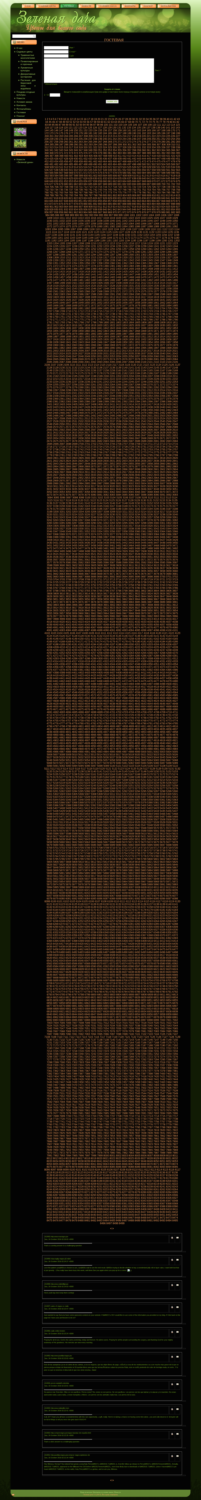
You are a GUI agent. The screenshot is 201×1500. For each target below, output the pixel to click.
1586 (81, 294)
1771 (56, 319)
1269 (68, 252)
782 (154, 192)
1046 (150, 220)
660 (105, 181)
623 (61, 178)
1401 (106, 268)
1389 (162, 266)
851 (81, 201)
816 (46, 198)
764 (66, 192)
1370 (175, 263)
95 (87, 124)
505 (168, 164)
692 (124, 184)
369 (51, 153)
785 (168, 192)
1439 (81, 274)
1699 (131, 308)
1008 (176, 215)
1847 (137, 328)
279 (158, 141)
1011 (62, 218)
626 (76, 178)
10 (64, 119)
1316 (100, 257)
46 (53, 122)
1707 (49, 311)
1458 (68, 277)
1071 (175, 223)
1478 (62, 280)
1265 (175, 249)
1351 (56, 263)
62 (108, 122)
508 (47, 167)
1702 (150, 308)
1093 (48, 229)
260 (66, 141)
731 (178, 187)
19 (95, 119)
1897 (56, 336)
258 (56, 141)
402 (76, 156)
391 (158, 153)
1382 (118, 266)
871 (178, 201)
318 (76, 147)
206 (76, 136)
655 (81, 181)
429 (71, 158)
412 (124, 156)
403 (81, 156)
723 (139, 187)
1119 (72, 232)
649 (51, 181)
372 (66, 153)
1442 (100, 274)
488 (85, 164)
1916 (175, 336)
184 (105, 133)
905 (71, 206)
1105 (122, 229)
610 (134, 175)
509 (51, 167)
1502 (81, 283)
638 (134, 178)
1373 (62, 266)
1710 (68, 311)
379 (100, 153)
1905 (106, 336)
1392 (49, 268)
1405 (131, 268)
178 (76, 133)
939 (100, 209)
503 (158, 164)
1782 (125, 319)
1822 (112, 325)
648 (46, 181)
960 (66, 212)
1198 (152, 240)
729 (168, 187)
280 (163, 141)
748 (124, 189)
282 (173, 141)
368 (46, 153)
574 (95, 172)
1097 (73, 229)
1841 (100, 328)
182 (95, 133)
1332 (68, 260)
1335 (87, 260)
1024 (144, 218)
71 (140, 122)
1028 (169, 218)
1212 (106, 243)
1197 (146, 240)
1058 (93, 223)
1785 (144, 319)
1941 (68, 342)
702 (173, 184)
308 (163, 144)
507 (178, 164)
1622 (175, 297)
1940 (62, 342)
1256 (118, 249)
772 (105, 192)
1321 (131, 257)
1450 (150, 274)
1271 (81, 252)
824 (85, 198)
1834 (56, 328)
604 (105, 175)
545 (90, 170)
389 (149, 153)
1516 (169, 283)
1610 (100, 297)
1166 (91, 237)
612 (144, 175)
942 (115, 209)
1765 (150, 317)
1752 (68, 317)
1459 (74, 277)
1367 (156, 263)
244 (124, 139)
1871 (156, 331)
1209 (87, 243)
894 (154, 204)
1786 (150, 319)
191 (139, 133)
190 (134, 133)
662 (115, 181)
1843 (112, 328)
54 (81, 122)
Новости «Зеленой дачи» (24, 160)
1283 (156, 252)
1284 (162, 252)
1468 (131, 277)
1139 (60, 235)
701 (168, 184)
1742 (137, 314)
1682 (156, 305)
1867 (131, 331)
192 (144, 133)
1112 (165, 229)
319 (81, 147)
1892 (156, 333)
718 (115, 187)
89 (67, 124)
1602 (49, 297)
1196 (139, 240)
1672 (93, 305)
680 (66, 184)
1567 (93, 291)
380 (105, 153)
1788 (162, 319)
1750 (56, 317)
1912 (150, 336)
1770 (49, 319)
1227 (68, 246)
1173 (133, 237)
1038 (100, 220)
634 (115, 178)
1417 (74, 271)
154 (95, 130)
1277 (118, 252)
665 (129, 181)
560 (163, 170)
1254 (106, 249)
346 (76, 150)
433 (90, 158)
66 (122, 122)
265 (90, 141)
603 (100, 175)
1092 (175, 226)
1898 (62, 336)
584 (144, 172)
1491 (144, 280)
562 (173, 170)
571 (81, 172)
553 (129, 170)
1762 (131, 317)
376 (85, 153)
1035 (81, 220)
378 (95, 153)
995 (101, 215)
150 (76, 130)
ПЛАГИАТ (148, 6)
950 (154, 209)
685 (90, 184)
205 (71, 136)
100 (106, 124)
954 (173, 209)
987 (62, 215)
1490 (137, 280)
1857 (68, 331)
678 (56, 184)
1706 (175, 308)
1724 (156, 311)
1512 (144, 283)
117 (51, 127)
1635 (125, 300)
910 (95, 206)
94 (84, 124)
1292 (81, 254)
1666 (56, 305)
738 (76, 189)
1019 (112, 218)
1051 (49, 223)
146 (56, 130)
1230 (87, 246)
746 (115, 189)
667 (139, 181)
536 (46, 170)
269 (110, 141)
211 (100, 136)
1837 (74, 328)
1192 (115, 240)
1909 (131, 336)
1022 (131, 218)
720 (124, 187)
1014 (81, 218)
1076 (74, 226)
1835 (62, 328)
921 (149, 206)
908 (86, 206)
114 (173, 124)
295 (100, 144)
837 (149, 198)
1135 (170, 232)
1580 (175, 291)
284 (47, 144)
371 (61, 153)
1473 (162, 277)
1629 (87, 300)
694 (134, 184)
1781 (118, 319)
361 (149, 150)
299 (120, 144)
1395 (68, 268)
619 (178, 175)
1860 (87, 331)
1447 (131, 274)
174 (56, 133)
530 (154, 167)
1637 (137, 300)
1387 (150, 266)
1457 (62, 277)
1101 (98, 229)
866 (154, 201)
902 (56, 206)
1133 (158, 232)
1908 (125, 336)
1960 (56, 345)
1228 (74, 246)
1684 (169, 305)
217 (129, 136)
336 (163, 147)
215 (119, 136)
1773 (68, 319)
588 (163, 172)
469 (129, 161)
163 (139, 130)
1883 (100, 333)
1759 (112, 317)
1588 (93, 294)
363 (158, 150)
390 (154, 153)
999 (120, 215)
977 (149, 212)
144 (46, 130)
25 (116, 119)
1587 (87, 294)
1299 (125, 254)
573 (90, 172)
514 (76, 167)
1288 (56, 254)
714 (95, 187)
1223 (175, 243)
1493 (156, 280)
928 (46, 209)
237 (90, 139)
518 (95, 167)
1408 (150, 268)
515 (81, 167)
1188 (90, 240)
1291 (74, 254)
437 (110, 158)
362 (154, 150)
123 (80, 127)
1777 (93, 319)
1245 (49, 249)
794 (76, 195)
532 (163, 167)
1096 (67, 229)
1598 (156, 294)
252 (163, 139)
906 (76, 206)
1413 (49, 271)
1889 (137, 333)
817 (51, 198)
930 (56, 209)
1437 (68, 274)
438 (115, 158)
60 (101, 122)
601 (90, 175)
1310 (62, 257)
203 (61, 136)
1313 (81, 257)
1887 (125, 333)
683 (81, 184)
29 (130, 119)
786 (173, 192)
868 (163, 201)
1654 (112, 302)
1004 (151, 215)
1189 (97, 240)
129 (109, 127)
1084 (125, 226)
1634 (118, 300)
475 (158, 161)
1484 (100, 280)
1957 (169, 342)
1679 (137, 305)
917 (129, 206)
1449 (144, 274)
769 (90, 192)
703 (178, 184)
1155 (158, 235)
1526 (100, 285)
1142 (78, 235)
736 (66, 189)
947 (139, 209)
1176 (152, 237)
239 (100, 139)
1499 (62, 283)
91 (74, 124)
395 (178, 153)
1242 (162, 246)
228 (46, 139)
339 (178, 147)
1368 (162, 263)
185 (110, 133)
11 (68, 119)
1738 (112, 314)
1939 (56, 342)
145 (51, 130)
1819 (93, 325)
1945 (93, 342)
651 (61, 181)
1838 (81, 328)
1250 (81, 249)
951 (158, 209)
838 (154, 198)
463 (100, 161)
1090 (162, 226)
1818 (87, 325)
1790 (175, 319)
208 (86, 136)
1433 (175, 271)
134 (134, 127)
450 (173, 158)
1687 (56, 308)
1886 (118, 333)
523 (119, 167)
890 (134, 204)
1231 (93, 246)
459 (81, 161)
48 (60, 122)
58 (95, 122)
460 (85, 161)
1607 (81, 297)
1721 (137, 311)
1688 (62, 308)
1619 (156, 297)
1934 (156, 339)
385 (129, 153)
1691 (81, 308)
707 (61, 187)
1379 (100, 266)
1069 (162, 223)
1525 (93, 285)
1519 (56, 285)
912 (105, 206)
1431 (162, 271)
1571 (118, 291)
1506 (106, 283)
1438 (74, 274)
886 (115, 204)
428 (66, 158)
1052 (56, 223)
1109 (147, 229)
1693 (93, 308)
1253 (100, 249)
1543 (74, 288)
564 (46, 172)
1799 (100, 322)
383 (119, 153)
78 (164, 122)
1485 (106, 280)
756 (163, 189)
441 (129, 158)
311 (178, 144)
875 (61, 204)
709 (71, 187)
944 (124, 209)
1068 (156, 223)
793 (71, 195)
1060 (106, 223)
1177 (158, 237)
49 (63, 122)
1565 (81, 291)
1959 (49, 345)
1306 (169, 254)
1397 (81, 268)
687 (100, 184)
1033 (68, 220)
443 (139, 158)
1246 (56, 249)
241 (110, 139)
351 (100, 150)
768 (85, 192)
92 (77, 124)
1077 (81, 226)
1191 (109, 240)
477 (168, 161)
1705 (169, 308)
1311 (68, 257)
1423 (112, 271)
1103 (110, 229)
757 (168, 189)
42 (175, 119)
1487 (118, 280)
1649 (81, 302)
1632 (106, 300)
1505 (100, 283)
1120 (78, 232)
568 (66, 172)
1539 (49, 288)
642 (154, 178)
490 (95, 164)
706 (56, 187)
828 (105, 198)
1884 (106, 333)
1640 (156, 300)
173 (51, 133)
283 (178, 141)
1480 (74, 280)
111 (159, 124)
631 (100, 178)
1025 (150, 218)
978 (154, 212)
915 (119, 206)
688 (105, 184)
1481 (81, 280)
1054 (68, 223)
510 (56, 167)
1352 (62, 263)
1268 (62, 252)
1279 (131, 252)
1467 (125, 277)
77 (160, 122)
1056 (81, 223)
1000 (126, 215)
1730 (62, 314)
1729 (56, 314)
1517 (175, 283)
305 (149, 144)
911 (100, 206)
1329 (49, 260)
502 (154, 164)
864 (144, 201)
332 (144, 147)
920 (144, 206)
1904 (100, 336)
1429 (150, 271)
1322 (137, 257)
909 (90, 206)
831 (119, 198)
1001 (132, 215)
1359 (106, 263)
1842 (106, 328)
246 (134, 139)
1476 (49, 280)
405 (90, 156)
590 (173, 172)
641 (149, 178)
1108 (141, 229)
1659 (144, 302)
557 (149, 170)
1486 (112, 280)
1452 (162, 274)
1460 (81, 277)
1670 (81, 305)
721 (129, 187)
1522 (74, 285)
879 (81, 204)
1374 (68, 266)
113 (168, 124)
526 (134, 167)
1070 (169, 223)
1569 (106, 291)
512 (66, 167)
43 (178, 119)
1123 (96, 232)
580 (124, 172)
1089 (156, 226)
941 (110, 209)
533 (168, 167)
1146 (103, 235)
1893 (162, 333)
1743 (144, 314)
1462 (93, 277)
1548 (106, 288)
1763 (137, 317)
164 (144, 130)
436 (105, 158)
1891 (150, 333)
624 (66, 178)
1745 (156, 314)
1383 (125, 266)
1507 (112, 283)
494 (115, 164)
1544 (81, 288)
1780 (112, 319)
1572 (125, 291)
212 (105, 136)
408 (105, 156)
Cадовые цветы (47, 6)
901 (51, 206)
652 (66, 181)
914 (115, 206)
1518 (49, 285)
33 (143, 119)
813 (168, 195)
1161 (60, 237)
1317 (106, 257)
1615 (131, 297)
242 (115, 139)
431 (81, 158)
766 (76, 192)
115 (178, 124)
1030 (49, 220)
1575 (144, 291)
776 (124, 192)
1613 (118, 297)
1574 (137, 291)
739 (81, 189)
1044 (137, 220)
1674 (106, 305)
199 (178, 133)
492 (105, 164)
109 (149, 124)
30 (133, 119)
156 (105, 130)
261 (71, 141)
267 (100, 141)
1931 (137, 339)
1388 (156, 266)
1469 (137, 277)
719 (119, 187)
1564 (74, 291)
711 (81, 187)
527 (139, 167)
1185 (72, 240)
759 (178, 189)
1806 (144, 322)
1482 (87, 280)
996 (106, 215)
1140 (66, 235)
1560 (49, 291)
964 (85, 212)
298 (115, 144)
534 (173, 167)
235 (81, 139)
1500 (68, 283)
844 (46, 201)
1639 (150, 300)
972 (124, 212)
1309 (56, 257)
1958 (175, 342)
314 (56, 147)
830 (115, 198)
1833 (49, 328)
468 (124, 161)
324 (105, 147)
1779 (106, 319)
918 (134, 206)
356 (124, 150)
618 (173, 175)
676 (46, 184)
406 (95, 156)
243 (119, 139)
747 (119, 189)
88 (63, 124)
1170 (115, 237)
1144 (91, 235)
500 (144, 164)
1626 (68, 300)
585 (149, 172)
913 (110, 206)
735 (61, 189)
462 (95, 161)
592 (47, 175)
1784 (137, 319)
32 (140, 119)
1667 (62, 305)
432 (85, 158)
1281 (144, 252)
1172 (127, 237)
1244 (175, 246)
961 (71, 212)
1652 (100, 302)
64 (115, 122)
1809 (163, 322)
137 (148, 127)
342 (56, 150)
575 (100, 172)
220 (144, 136)
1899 (68, 336)
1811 (175, 322)
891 (139, 204)
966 (95, 212)
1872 (162, 331)
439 (119, 158)
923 (158, 206)
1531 (131, 285)
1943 (81, 342)
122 (75, 127)
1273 (93, 252)
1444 (112, 274)
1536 (162, 285)
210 (95, 136)
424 (46, 158)
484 (66, 164)
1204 (56, 243)
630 (95, 178)
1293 (87, 254)
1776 (87, 319)
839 (158, 198)
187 (119, 133)
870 (173, 201)
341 (51, 150)
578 (115, 172)
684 (85, 184)
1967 (100, 345)
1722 (144, 311)
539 (61, 170)
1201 (170, 240)
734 (56, 189)
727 (158, 187)
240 (105, 139)
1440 (87, 274)
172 (46, 133)
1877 (62, 333)
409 (110, 156)
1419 (87, 271)
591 (178, 172)
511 (61, 167)
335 (158, 147)
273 (129, 141)
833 (129, 198)
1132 (152, 232)
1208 (81, 243)
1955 (156, 342)
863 (139, 201)
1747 (169, 314)
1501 (75, 283)
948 (144, 209)
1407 (144, 268)
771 (100, 192)
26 (119, 119)
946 (134, 209)
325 (110, 147)
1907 (119, 336)
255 (178, 139)
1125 (109, 232)
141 (168, 127)
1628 (81, 300)
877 (71, 204)
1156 (164, 235)
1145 (97, 235)
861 (129, 201)
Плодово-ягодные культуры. (25, 93)
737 (71, 189)
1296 (106, 254)
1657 (131, 302)
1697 (118, 308)
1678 (131, 305)
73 (146, 122)
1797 (87, 322)
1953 (144, 342)
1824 (125, 325)
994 (96, 215)
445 (149, 158)
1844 (118, 328)
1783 (131, 319)
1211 (100, 243)
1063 (125, 223)
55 (84, 122)
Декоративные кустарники (28, 75)
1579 (169, 291)
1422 (106, 271)
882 (95, 204)
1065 (137, 223)
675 (178, 181)
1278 (125, 252)
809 (149, 195)
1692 (87, 308)
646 (173, 178)
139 (158, 127)
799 (100, 195)
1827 (144, 325)
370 (56, 153)
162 (134, 130)
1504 (93, 283)
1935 (162, 339)
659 (100, 181)
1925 (100, 339)
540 (66, 170)
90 (70, 124)
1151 (133, 235)
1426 (131, 271)
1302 (144, 254)
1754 (81, 317)
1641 (162, 300)
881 (90, 204)
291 (81, 144)
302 (134, 144)
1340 (118, 260)
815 (178, 195)
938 (95, 209)
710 (76, 187)
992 (86, 215)
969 (110, 212)
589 (168, 172)
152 (85, 130)
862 (134, 201)
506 (173, 164)
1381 (112, 266)
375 (81, 153)
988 (67, 215)
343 (61, 150)
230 (56, 139)
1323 (144, 257)
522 (115, 167)
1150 (127, 235)
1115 (48, 232)
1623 (49, 300)
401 (71, 156)
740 (85, 189)
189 (129, 133)
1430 (156, 271)
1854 (49, 331)
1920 (68, 339)
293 (90, 144)
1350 (49, 263)
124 (85, 127)
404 (86, 156)
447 (158, 158)
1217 (137, 243)
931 (61, 209)
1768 (169, 317)
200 (47, 136)
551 (119, 170)
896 (163, 204)
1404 (125, 268)
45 (50, 122)
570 (76, 172)
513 (71, 167)
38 (161, 119)
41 (171, 119)
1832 (175, 325)
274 (134, 141)
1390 (169, 266)
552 (124, 170)
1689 (68, 308)
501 (149, 164)
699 (158, 184)
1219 (150, 243)
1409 (156, 268)
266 (95, 141)
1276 (112, 252)
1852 (169, 328)
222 (154, 136)
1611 (106, 297)
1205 (62, 243)
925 (168, 206)
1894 (169, 333)
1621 (169, 297)
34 (147, 119)
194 (154, 133)
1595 (137, 294)
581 (129, 172)
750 (134, 189)
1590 (106, 294)
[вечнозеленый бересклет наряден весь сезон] (20, 148)
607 (120, 175)
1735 (93, 314)
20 (99, 119)
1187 (84, 240)
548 (105, 170)
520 (105, 167)
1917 (49, 339)
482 (56, 164)
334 (154, 147)
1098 (79, 229)
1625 (62, 300)
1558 (169, 288)
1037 (93, 220)
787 (178, 192)
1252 (93, 249)
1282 (150, 252)
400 (66, 156)
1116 (54, 232)
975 (139, 212)
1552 (131, 288)
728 (163, 187)
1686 (49, 308)
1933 (150, 339)
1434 (49, 274)
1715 (100, 311)
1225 (56, 246)
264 (85, 141)
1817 (81, 325)
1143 (84, 235)
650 (56, 181)
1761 (125, 317)
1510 (131, 283)
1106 (128, 229)
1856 (62, 331)
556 (144, 170)
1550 (118, 288)
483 (61, 164)
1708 (56, 311)
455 (61, 161)
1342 (131, 260)
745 (110, 189)
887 (119, 204)
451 (178, 158)
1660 (150, 302)
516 (85, 167)
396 (47, 156)
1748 (175, 314)
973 (129, 212)
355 (119, 150)
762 (56, 192)
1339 (112, 260)
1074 (62, 226)
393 (168, 153)
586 (154, 172)
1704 (162, 308)
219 (139, 136)
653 (71, 181)
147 (61, 130)
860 (124, 201)
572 (85, 172)
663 (119, 181)
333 (149, 147)
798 (95, 195)
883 (100, 204)
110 (154, 124)
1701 (144, 308)
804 (124, 195)
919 (139, 206)
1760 (118, 317)
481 (51, 164)
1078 (87, 226)
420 (163, 156)
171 (178, 130)
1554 (144, 288)
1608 (87, 297)
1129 (133, 232)
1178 (164, 237)
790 (56, 195)
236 (85, 139)
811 (159, 195)
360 (144, 150)
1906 (112, 336)
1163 (72, 237)
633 (110, 178)
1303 (150, 254)
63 (112, 122)
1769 (175, 317)
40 (168, 119)
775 (119, 192)
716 (105, 187)
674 (173, 181)
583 (139, 172)
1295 (100, 254)
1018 (106, 218)
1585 (74, 294)
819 (61, 198)
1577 (156, 291)
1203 (49, 243)
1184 (66, 240)
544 (85, 170)
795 (81, 195)
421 (168, 156)
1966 (93, 345)
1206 (68, 243)
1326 (162, 257)
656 (85, 181)
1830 (162, 325)
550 (115, 170)
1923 (87, 339)
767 (81, 192)
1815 (68, 325)
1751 (62, 317)
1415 (62, 271)
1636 (131, 300)
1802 (119, 322)
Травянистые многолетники (28, 56)
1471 (150, 277)
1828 (150, 325)
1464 (106, 277)
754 (154, 189)
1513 (150, 283)
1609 (93, 297)
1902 (87, 336)
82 (178, 122)
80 (171, 122)
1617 (144, 297)
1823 (118, 325)
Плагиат (20, 116)
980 (163, 212)
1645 (56, 302)
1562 (62, 291)
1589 (100, 294)
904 (66, 206)
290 (76, 144)
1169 (109, 237)
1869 (144, 331)
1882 (93, 333)
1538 (175, 285)
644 (163, 178)
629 (90, 178)
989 (72, 215)
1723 (150, 311)
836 (144, 198)
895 (158, 204)
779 (139, 192)
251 (158, 139)
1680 (144, 305)
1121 (84, 232)
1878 (68, 333)
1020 (118, 218)
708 (66, 187)
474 (154, 161)
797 (90, 195)
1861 (93, 331)
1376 (81, 266)
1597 (150, 294)
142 (173, 127)
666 (134, 181)
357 (129, 150)
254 (173, 139)
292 (86, 144)
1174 (140, 237)
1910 (137, 336)
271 (119, 141)
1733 (81, 314)
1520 (62, 285)
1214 (118, 243)
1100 (92, 229)
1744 (150, 314)
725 (149, 187)
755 (158, 189)
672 (163, 181)
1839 (87, 328)
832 (124, 198)
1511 (137, 283)
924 (163, 206)
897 (168, 204)
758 (173, 189)
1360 (112, 263)
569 (71, 172)
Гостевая (69, 6)
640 (144, 178)
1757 (100, 317)
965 (90, 212)
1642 (169, 300)
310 (173, 144)
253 (168, 139)
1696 (112, 308)
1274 (100, 252)
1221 (162, 243)
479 (178, 161)
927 (178, 206)
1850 (156, 328)
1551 (125, 288)
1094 (54, 229)
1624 (56, 300)
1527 (106, 285)
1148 (115, 235)
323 (100, 147)
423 (178, 156)
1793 (62, 322)
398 (56, 156)
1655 (118, 302)
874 (56, 204)
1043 (131, 220)
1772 (62, 319)
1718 (118, 311)
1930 (131, 339)
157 (110, 130)
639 (139, 178)
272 (124, 141)
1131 (145, 232)
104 (125, 124)
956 (46, 212)
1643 (175, 300)
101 (111, 124)
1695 (106, 308)
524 (124, 167)
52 (74, 122)
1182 (54, 240)
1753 (74, 317)
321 (90, 147)
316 (66, 147)
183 (100, 133)
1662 (162, 302)
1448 (137, 274)
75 (153, 122)
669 (149, 181)
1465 (112, 277)
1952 (137, 342)
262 (76, 141)
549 (110, 170)
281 (168, 141)
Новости (86, 6)
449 (168, 158)
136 (143, 127)
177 (71, 133)
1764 (144, 317)
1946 (100, 342)
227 (178, 136)
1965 (87, 345)
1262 (156, 249)
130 (114, 127)
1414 (56, 271)
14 (78, 119)
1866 (125, 331)
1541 (62, 288)
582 (134, 172)
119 (61, 127)
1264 (169, 249)
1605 (68, 297)
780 (144, 192)
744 (105, 189)
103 (120, 124)
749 (129, 189)
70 (136, 122)
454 (56, 161)
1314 (87, 257)
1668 (68, 305)
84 (49, 124)
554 (134, 170)
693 (129, 184)
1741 (131, 314)
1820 (100, 325)
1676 (118, 305)
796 (86, 195)
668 (144, 181)
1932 (144, 339)
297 (110, 144)
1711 (74, 311)
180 (85, 133)
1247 (62, 249)
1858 (74, 331)
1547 (100, 288)
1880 (81, 333)
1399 (93, 268)
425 (51, 158)
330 (134, 147)
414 (134, 156)
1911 (144, 336)
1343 (137, 260)
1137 (48, 235)
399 (61, 156)
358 (134, 150)
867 (158, 201)
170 (173, 130)
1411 (169, 268)
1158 (176, 235)
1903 (93, 336)
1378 (93, 266)
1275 (106, 252)
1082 (112, 226)
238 (95, 139)
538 (56, 170)
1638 (144, 300)
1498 (56, 283)
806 (134, 195)
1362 (125, 263)
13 (74, 119)
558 (154, 170)
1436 (62, 274)
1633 (112, 300)
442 (134, 158)
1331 (62, 260)
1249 (74, 249)
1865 (118, 331)
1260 (144, 249)
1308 (49, 257)
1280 (137, 252)
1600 (169, 294)
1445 (118, 274)
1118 (66, 232)
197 (168, 133)
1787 (156, 319)
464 (105, 161)
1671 (87, 305)
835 (139, 198)
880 (85, 204)
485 (71, 164)
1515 (162, 283)
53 (77, 122)
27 (123, 119)
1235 (118, 246)
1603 (56, 297)
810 (154, 195)
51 (70, 122)
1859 (81, 331)
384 (124, 153)
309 (168, 144)
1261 (150, 249)
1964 (81, 345)
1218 (144, 243)
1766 (156, 317)
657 (90, 181)
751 (139, 189)
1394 (62, 268)
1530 (125, 285)
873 (51, 204)
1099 (86, 229)
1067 (150, 223)
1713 (87, 311)
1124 (103, 232)
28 (126, 119)
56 (88, 122)
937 (90, 209)
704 (47, 187)
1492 (150, 280)
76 (157, 122)
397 (51, 156)
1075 (68, 226)
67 (126, 122)
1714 (93, 311)
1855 (56, 331)
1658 (137, 302)
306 (154, 144)
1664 (175, 302)
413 (129, 156)
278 (154, 141)
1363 (131, 263)
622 (56, 178)
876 (66, 204)
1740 (125, 314)
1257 (125, 249)
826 (95, 198)
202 (56, 136)
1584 (68, 294)
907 (81, 206)
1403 (119, 268)
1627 (74, 300)
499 (139, 164)
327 (119, 147)
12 (71, 119)
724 (144, 187)
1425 (125, 271)
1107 (135, 229)
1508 (119, 283)
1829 (156, 325)
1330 (56, 260)
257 (51, 141)
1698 (125, 308)
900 (47, 206)
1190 (103, 240)
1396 (75, 268)
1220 (156, 243)
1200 (164, 240)
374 (76, 153)
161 (129, 130)
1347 (162, 260)
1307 (175, 254)
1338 (106, 260)
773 (110, 192)
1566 (87, 291)
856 (105, 201)
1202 (177, 240)
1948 (112, 342)
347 (81, 150)
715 (100, 187)
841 (168, 198)
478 (173, 161)
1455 (49, 277)
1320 (125, 257)
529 (149, 167)
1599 (162, 294)
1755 (87, 317)
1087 (144, 226)
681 (71, 184)
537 (51, 170)
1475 (175, 277)
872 (46, 204)
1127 (121, 232)
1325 (156, 257)
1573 (131, 291)
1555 (150, 288)
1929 (125, 339)
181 (90, 133)
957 (51, 212)
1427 (137, 271)
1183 (60, 240)
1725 (162, 311)
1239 (144, 246)
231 (61, 139)
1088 (150, 226)
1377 (87, 266)
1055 (74, 223)
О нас (28, 6)
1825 (131, 325)
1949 (118, 342)
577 (110, 172)
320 (85, 147)
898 (173, 204)
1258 (131, 249)
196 (163, 133)
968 (105, 212)
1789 (169, 319)
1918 (56, 339)
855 (100, 201)
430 (76, 158)
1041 (118, 220)
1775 (81, 319)
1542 (68, 288)
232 (66, 139)
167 (158, 130)
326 (115, 147)
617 (168, 175)
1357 (93, 263)
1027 (162, 218)
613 (149, 175)
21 (102, 119)
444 (144, 158)
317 (71, 147)
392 (163, 153)
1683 (162, 305)
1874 (175, 331)
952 (163, 209)
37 (157, 119)
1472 (156, 277)
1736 (100, 314)
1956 (162, 342)
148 (66, 130)
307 (159, 144)
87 (60, 124)
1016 (93, 218)
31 (137, 119)
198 (173, 133)
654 (76, 181)
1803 (125, 322)
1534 (150, 285)
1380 (106, 266)
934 (76, 209)
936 (85, 209)
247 (139, 139)
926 (173, 206)
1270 (74, 252)
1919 (62, 339)
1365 (144, 263)
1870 (150, 331)
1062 (118, 223)
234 (76, 139)
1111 (159, 229)
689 (110, 184)
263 (81, 141)
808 (144, 195)
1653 (106, 302)
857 (110, 201)
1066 (144, 223)
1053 (62, 223)
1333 (74, 260)
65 (119, 122)
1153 (146, 235)
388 (144, 153)
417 (149, 156)
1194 (127, 240)
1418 (81, 271)
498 (134, 164)
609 (129, 175)
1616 (137, 297)
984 (47, 215)
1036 (87, 220)
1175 (146, 237)
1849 (150, 328)
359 (139, 150)
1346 (156, 260)
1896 (49, 336)
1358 (100, 263)
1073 (56, 226)
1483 (93, 280)
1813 (56, 325)
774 (115, 192)
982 (173, 212)
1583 (62, 294)
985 (52, 215)
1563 (68, 291)
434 (95, 158)
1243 (169, 246)
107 (140, 124)
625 (71, 178)
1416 (68, 271)
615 (158, 175)
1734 (87, 314)
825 (90, 198)
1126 (115, 232)
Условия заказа (108, 6)
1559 (175, 288)
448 (163, 158)
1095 (60, 229)
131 (119, 127)
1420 (93, 271)
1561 (56, 291)
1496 (175, 280)
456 (66, 161)
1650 (87, 302)
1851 (162, 328)
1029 (175, 218)
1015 (87, 218)
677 (51, 184)
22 (105, 119)
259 (61, 141)
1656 (125, 302)
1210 (93, 243)
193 (149, 133)
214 (115, 136)
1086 (137, 226)
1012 (68, 218)
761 (51, 192)
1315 (93, 257)
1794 (68, 322)
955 (178, 209)
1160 (54, 237)
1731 (68, 314)
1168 (103, 237)
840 (163, 198)
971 (119, 212)
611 (139, 175)
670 (154, 181)
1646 (62, 302)
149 (71, 130)
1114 (176, 229)
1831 (169, 325)
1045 (144, 220)
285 (51, 144)
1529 (118, 285)
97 (94, 124)
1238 (137, 246)
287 (61, 144)
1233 (106, 246)
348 (85, 150)
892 (144, 204)
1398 (87, 268)
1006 (164, 215)
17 (88, 119)
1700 (137, 308)
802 (115, 195)
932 (66, 209)
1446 (125, 274)
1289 (62, 254)
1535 (156, 285)
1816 (74, 325)
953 (168, 209)
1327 (169, 257)
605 (110, 175)
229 (51, 139)
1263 (162, 249)
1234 (112, 246)
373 (71, 153)
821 (71, 198)
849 (71, 201)
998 (116, 215)
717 (110, 187)
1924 (93, 339)
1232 (100, 246)
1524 (87, 285)
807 (139, 195)
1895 (175, 333)
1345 (150, 260)
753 (149, 189)
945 (129, 209)
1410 (163, 268)
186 (115, 133)
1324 (150, 257)
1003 (145, 215)
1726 (169, 311)
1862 (100, 331)
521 (110, 167)
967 (100, 212)
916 (124, 206)
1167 (97, 237)
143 (178, 127)
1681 (150, 305)
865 (149, 201)
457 (71, 161)
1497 (49, 283)
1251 (87, 249)
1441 (93, 274)
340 (46, 150)
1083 (118, 226)
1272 (87, 252)
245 (129, 139)
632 (105, 178)
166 (154, 130)
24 (112, 119)
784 (163, 192)
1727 (175, 311)
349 (90, 150)
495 (119, 164)
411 (120, 156)
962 (76, 212)
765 (71, 192)
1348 (169, 260)
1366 (150, 263)
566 (56, 172)
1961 (62, 345)
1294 (93, 254)
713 (90, 187)
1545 (87, 288)
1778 (100, 319)
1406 (137, 268)
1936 (169, 339)
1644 (49, 302)
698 (154, 184)
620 (46, 178)
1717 (112, 311)
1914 (162, 336)
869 (168, 201)
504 (163, 164)
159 (119, 130)
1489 (131, 280)
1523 (81, 285)
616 (163, 175)
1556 (156, 288)
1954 (150, 342)
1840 (93, 328)
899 (178, 204)
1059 (100, 223)
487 (81, 164)
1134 (164, 232)
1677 (125, 305)
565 (51, 172)
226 (173, 136)
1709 (62, 311)
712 (85, 187)
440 (124, 158)
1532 (137, 285)
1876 (56, 333)
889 (129, 204)
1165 (84, 237)
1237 (131, 246)
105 (130, 124)
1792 (56, 322)
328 (124, 147)
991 (81, 215)
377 (90, 153)
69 (133, 122)
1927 (112, 339)
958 (56, 212)
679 (61, 184)
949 (149, 209)
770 (95, 192)
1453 (169, 274)
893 (149, 204)
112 (164, 124)
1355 (81, 263)
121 (70, 127)
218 (134, 136)
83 (46, 124)
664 (124, 181)
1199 (158, 240)
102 (115, 124)
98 (98, 124)
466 (115, 161)
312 (46, 147)
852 (85, 201)
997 (111, 215)
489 (90, 164)
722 (134, 187)
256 (46, 141)
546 (95, 170)
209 (90, 136)
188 (124, 133)
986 (57, 215)
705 (51, 187)
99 (101, 124)
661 (110, 181)
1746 (162, 314)
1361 (118, 263)
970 (115, 212)
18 (92, 119)
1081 (106, 226)
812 (163, 195)
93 (80, 124)
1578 (162, 291)
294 (95, 144)
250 (154, 139)
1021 (125, 218)
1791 (49, 322)
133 (129, 127)
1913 (156, 336)
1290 (68, 254)
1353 (68, 263)
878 (76, 204)
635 (119, 178)
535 (178, 167)
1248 (68, 249)
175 (61, 133)
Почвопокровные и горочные (29, 62)
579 (119, 172)
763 (61, 192)
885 (110, 204)
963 (81, 212)
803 (120, 195)
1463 (100, 277)
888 (124, 204)
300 (124, 144)
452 (46, 161)
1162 (66, 237)
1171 (121, 237)
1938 (49, 342)
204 (66, 136)
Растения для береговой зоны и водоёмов (28, 84)
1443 (106, 274)
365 (168, 150)
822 (76, 198)
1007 (170, 215)
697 (149, 184)
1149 (121, 235)
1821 (106, 325)
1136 (176, 232)
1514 (156, 283)
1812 (49, 325)
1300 (131, 254)
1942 (74, 342)
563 (178, 170)
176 (66, 133)
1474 (169, 277)
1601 (175, 294)
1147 (109, 235)
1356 (87, 263)
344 (66, 150)
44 (46, 122)
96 (91, 124)
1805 (137, 322)
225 (168, 136)
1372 (56, 266)
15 (81, 119)
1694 (100, 308)
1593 (125, 294)
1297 (112, 254)
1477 (56, 280)
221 (149, 136)
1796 (81, 322)
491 (100, 164)
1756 (93, 317)
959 (61, 212)
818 (56, 198)
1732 (74, 314)
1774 (74, 319)
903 (61, 206)
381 (110, 153)
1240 (150, 246)
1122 (90, 232)
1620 (162, 297)
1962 (68, 345)
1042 (125, 220)
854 (95, 201)
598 (76, 175)
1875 (49, 333)
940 (105, 209)
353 (110, 150)
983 (178, 212)
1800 (106, 322)
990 (77, 215)
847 (61, 201)
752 (144, 189)
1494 (162, 280)
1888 (131, 333)
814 (173, 195)
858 (115, 201)
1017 (100, 218)
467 (119, 161)
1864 (112, 331)
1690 (74, 308)
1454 (175, 274)
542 (76, 170)
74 (150, 122)
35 (150, 119)
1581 (49, 294)
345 (71, 150)
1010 (56, 218)
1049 (169, 220)
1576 (150, 291)
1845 (125, 328)
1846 (131, 328)
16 (85, 119)
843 (178, 198)
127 (100, 127)
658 (95, 181)
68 (129, 122)
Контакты (130, 6)
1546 (93, 288)
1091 (169, 226)
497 (129, 164)
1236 (125, 246)
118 (56, 127)
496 (124, 164)
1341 (125, 260)
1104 (116, 229)
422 (173, 156)
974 (134, 212)
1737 (106, 314)
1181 (48, 240)
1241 (156, 246)
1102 (104, 229)
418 (154, 156)
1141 (72, 235)
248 (144, 139)
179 (81, 133)
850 (76, 201)
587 (158, 172)
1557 (162, 288)
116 (47, 127)
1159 (48, 237)
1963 (74, 345)
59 (98, 122)
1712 (81, 311)
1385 (137, 266)
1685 (175, 305)
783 (158, 192)
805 (129, 195)
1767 (162, 317)
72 (143, 122)
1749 (49, 317)
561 (168, 170)
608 (124, 175)
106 (135, 124)
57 (91, 122)
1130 (139, 232)
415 (139, 156)
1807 (150, 322)
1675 (112, 305)
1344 (144, 260)
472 (144, 161)
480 (46, 164)
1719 (125, 311)
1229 (81, 246)
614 (154, 175)
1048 (162, 220)
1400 (100, 268)
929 (51, 209)
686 (95, 184)
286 (56, 144)
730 (173, 187)
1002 (138, 215)
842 (173, 198)
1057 (87, 223)
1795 (75, 322)
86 (56, 124)
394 (173, 153)
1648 (74, 302)
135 (139, 127)
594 (56, 175)
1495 (169, 280)
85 (53, 124)
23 (109, 119)
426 (56, 158)
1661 (156, 302)
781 (149, 192)
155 (100, 130)
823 (81, 198)
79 (167, 122)
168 (163, 130)
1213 (112, 243)
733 (51, 189)
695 (139, 184)
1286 (175, 252)
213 (110, 136)
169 (168, 130)
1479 (68, 280)
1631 (100, 300)
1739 (118, 314)
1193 (121, 240)
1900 (75, 336)
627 (81, 178)
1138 (54, 235)
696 (144, 184)
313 (51, 147)
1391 (175, 266)
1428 (144, 271)
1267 (56, 252)
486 (76, 164)
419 (158, 156)
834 (134, 198)
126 (95, 127)
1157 (170, 235)
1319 (118, 257)
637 (129, 178)
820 (66, 198)
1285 (169, 252)
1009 (49, 218)
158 (115, 130)
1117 (60, 232)
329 (129, 147)
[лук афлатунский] (20, 137)
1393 (56, 268)
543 (81, 170)
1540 (56, 288)
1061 (112, 223)
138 (153, 127)
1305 (162, 254)
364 (163, 150)
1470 (144, 277)
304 (144, 144)
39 (164, 119)
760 (46, 192)
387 (139, 153)
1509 (125, 283)
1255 (112, 249)
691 (119, 184)
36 (154, 119)
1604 (62, 297)
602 (95, 175)
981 (168, 212)
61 (105, 122)
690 (115, 184)
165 (149, 130)
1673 (100, 305)
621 (51, 178)
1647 (68, 302)
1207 (75, 243)
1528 (112, 285)
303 (139, 144)
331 (139, 147)
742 (95, 189)
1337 (100, 260)
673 (168, 181)
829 (110, 198)
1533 (144, 285)
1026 (156, 218)
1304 (156, 254)
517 (90, 167)
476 (163, 161)
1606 (75, 297)
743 (100, 189)
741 (90, 189)
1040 (112, 220)
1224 (49, 246)
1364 (137, 263)
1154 (152, 235)
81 (174, 122)
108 (145, 124)
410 (115, 156)
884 (105, 204)
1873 (169, 331)
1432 (169, 271)
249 (149, 139)
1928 (118, 339)
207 (81, 136)
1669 (74, 305)
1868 (137, 331)
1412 (175, 268)
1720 (131, 311)
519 (100, 167)
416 (144, 156)
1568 (100, 291)
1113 (171, 229)
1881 (87, 333)
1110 (153, 229)
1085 (131, 226)
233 (71, 139)
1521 (68, 285)
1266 (49, 252)
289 (71, 144)
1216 (131, 243)
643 (158, 178)
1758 (106, 317)
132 (124, 127)
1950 (125, 342)
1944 (87, 342)
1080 (100, 226)
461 (90, 161)
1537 (169, 285)
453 (51, 161)
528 (144, 167)
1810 (169, 322)
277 (149, 141)
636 (124, 178)
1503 (87, 283)
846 (56, 201)
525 (129, 167)
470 (134, 161)
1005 (157, 215)
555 (139, 170)
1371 (49, 266)
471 (139, 161)
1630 (93, 300)
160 (124, 130)
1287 (49, 254)
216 (124, 136)
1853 (175, 328)
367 (178, 150)
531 (158, 167)
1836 (68, 328)
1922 (81, 339)
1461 (87, 277)
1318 (112, 257)
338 (173, 147)
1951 (131, 342)
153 (90, 130)
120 (66, 127)
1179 (170, 237)
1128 (127, 232)
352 (105, 150)
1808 (156, 322)
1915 (169, 336)
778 (134, 192)
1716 (106, 311)
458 (76, 161)
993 (91, 215)
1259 (137, 249)
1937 (175, 339)
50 (67, 122)
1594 (131, 294)
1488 (125, 280)
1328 (175, 257)
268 (105, 141)
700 (163, 184)
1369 (169, 263)
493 (110, 164)
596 (66, 175)
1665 (49, 305)
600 (86, 175)
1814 (62, 325)
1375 (74, 266)
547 (100, 170)
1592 (118, 294)
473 (149, 161)
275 (139, 141)
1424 (118, 271)
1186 (78, 240)
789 (51, 195)
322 (95, 147)
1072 (49, 226)
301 (129, 144)
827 (100, 198)
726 (154, 187)
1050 (175, 220)
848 (66, 201)
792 (66, 195)
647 (178, 178)
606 (115, 175)
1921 (74, 339)
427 (61, 158)
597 (71, 175)
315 (61, 147)
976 (144, 212)
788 (47, 195)
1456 (56, 277)
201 (51, 136)
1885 (112, 333)
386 (134, 153)
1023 (137, 218)
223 (158, 136)
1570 (112, 291)
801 (110, 195)
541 (71, 170)
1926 (106, 339)
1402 (112, 268)
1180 (176, 237)
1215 (125, 243)
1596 (144, 294)
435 (100, 158)
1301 (137, 254)
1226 (62, 246)
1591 (112, 294)
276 (144, 141)
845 (51, 201)
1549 (112, 288)
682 (76, 184)
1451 (156, 274)
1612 (112, 297)
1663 (169, 302)
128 (105, 127)
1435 (56, 274)
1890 (144, 333)
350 (95, 150)
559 (158, 170)
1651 (93, 302)
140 (163, 127)
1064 (131, 223)
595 (61, 175)
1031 (56, 220)
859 (119, 201)
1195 (133, 240)
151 (81, 130)
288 (66, 144)
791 (61, 195)
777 (129, 192)
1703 (156, 308)
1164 (78, 237)
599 (81, 175)
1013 (74, 218)
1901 (81, 336)
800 (105, 195)
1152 (140, 235)
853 (90, 201)
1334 (81, 260)
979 (158, 212)
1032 (62, 220)
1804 (131, 322)
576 (105, 172)
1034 (74, 220)
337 (168, 147)
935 (81, 209)
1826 (137, 325)
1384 (131, 266)
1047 (156, 220)
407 (100, 156)
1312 (74, 257)
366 (173, 150)
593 (51, 175)
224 (163, 136)
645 (168, 178)
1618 (150, 297)
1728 (49, 314)
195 (158, 133)
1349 (175, 260)
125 (90, 127)
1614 (125, 297)
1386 (144, 266)
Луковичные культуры (27, 69)
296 (105, 144)
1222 (169, 243)
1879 (74, 333)
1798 (93, 322)
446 (154, 158)
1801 (112, 322)
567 (61, 172)
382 (115, 153)
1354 (74, 263)
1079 (93, 226)
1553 (137, 288)
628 (85, 178)
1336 (93, 260)
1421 (100, 271)
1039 (106, 220)
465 (110, 161)
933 (71, 209)
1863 (106, 331)
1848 (144, 328)
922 (154, 206)
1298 (118, 254)
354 (115, 150)
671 (158, 181)
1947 (106, 342)
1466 (118, 277)
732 (46, 189)
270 (115, 141)
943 (119, 209)
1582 (56, 294)
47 (57, 122)
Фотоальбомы (168, 6)
